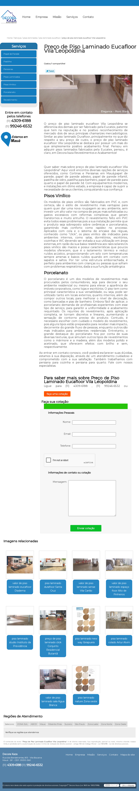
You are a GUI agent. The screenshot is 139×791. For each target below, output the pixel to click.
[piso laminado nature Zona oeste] (86, 677)
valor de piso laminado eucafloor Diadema (20, 587)
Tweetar (50, 71)
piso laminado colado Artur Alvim (119, 640)
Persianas (8, 69)
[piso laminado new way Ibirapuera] (86, 618)
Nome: (67, 421)
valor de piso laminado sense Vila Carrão (86, 587)
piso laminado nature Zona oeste (86, 699)
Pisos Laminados (12, 77)
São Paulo (80, 724)
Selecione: (9, 724)
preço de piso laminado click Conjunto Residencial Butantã (53, 646)
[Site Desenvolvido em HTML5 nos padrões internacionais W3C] (111, 785)
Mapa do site (128, 754)
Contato (88, 17)
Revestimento (10, 99)
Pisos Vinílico (10, 84)
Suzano (68, 724)
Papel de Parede (11, 54)
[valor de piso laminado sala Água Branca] (53, 677)
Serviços (72, 17)
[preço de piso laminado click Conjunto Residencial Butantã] (53, 618)
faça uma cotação (57, 393)
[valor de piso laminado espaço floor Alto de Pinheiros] (119, 563)
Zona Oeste (120, 724)
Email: (68, 433)
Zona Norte (106, 724)
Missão (57, 17)
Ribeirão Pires (55, 724)
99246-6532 (127, 18)
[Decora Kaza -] (8, 14)
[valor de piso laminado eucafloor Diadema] (20, 563)
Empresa (42, 17)
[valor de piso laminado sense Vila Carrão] (86, 563)
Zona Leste (93, 724)
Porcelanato (9, 92)
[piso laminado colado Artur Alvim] (119, 618)
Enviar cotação (86, 528)
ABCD (34, 724)
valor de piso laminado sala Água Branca (53, 701)
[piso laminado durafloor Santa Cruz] (53, 563)
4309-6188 (104, 18)
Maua (42, 724)
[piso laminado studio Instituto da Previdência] (20, 618)
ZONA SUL (22, 724)
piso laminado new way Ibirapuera (86, 640)
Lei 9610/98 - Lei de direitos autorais (113, 744)
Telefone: (66, 445)
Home (26, 17)
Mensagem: (60, 481)
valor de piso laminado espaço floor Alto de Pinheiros (119, 589)
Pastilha (8, 61)
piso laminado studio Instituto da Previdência (20, 642)
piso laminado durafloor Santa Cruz (53, 587)
